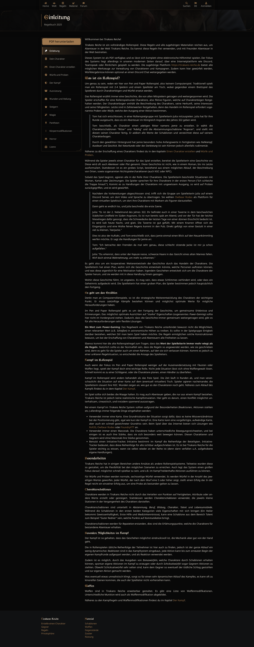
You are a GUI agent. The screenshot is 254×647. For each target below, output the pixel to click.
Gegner (45, 626)
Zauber (88, 633)
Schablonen (91, 623)
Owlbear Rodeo (184, 197)
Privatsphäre (47, 633)
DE (195, 5)
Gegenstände (91, 630)
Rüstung (89, 636)
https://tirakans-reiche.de (185, 65)
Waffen (88, 626)
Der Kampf (129, 388)
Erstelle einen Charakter (53, 623)
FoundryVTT (127, 427)
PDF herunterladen (61, 41)
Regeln (44, 630)
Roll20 (92, 427)
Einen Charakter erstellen (181, 151)
